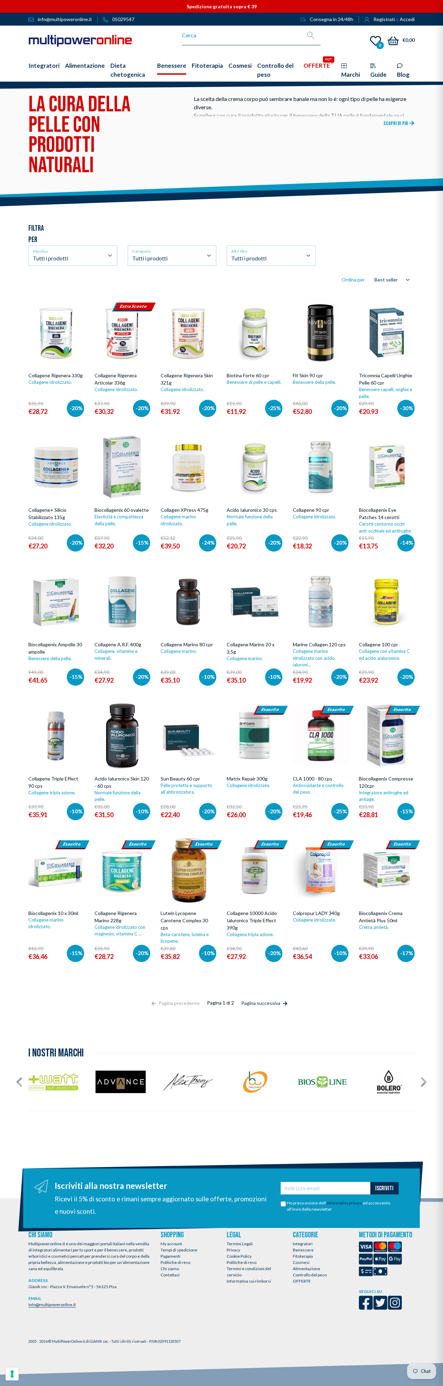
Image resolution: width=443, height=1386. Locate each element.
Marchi (350, 74)
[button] (19, 1082)
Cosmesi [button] (240, 65)
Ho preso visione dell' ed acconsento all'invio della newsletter (338, 1206)
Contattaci (170, 1274)
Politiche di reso (175, 1262)
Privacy (233, 1250)
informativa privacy (344, 1202)
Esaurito (254, 775)
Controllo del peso (310, 1274)
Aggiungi (195, 370)
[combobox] (241, 35)
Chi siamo (170, 1268)
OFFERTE (302, 1281)
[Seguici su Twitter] (380, 1307)
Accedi (407, 19)
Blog (403, 74)
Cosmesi (301, 1262)
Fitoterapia (303, 1256)
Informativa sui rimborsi (249, 1281)
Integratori (303, 1243)
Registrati (384, 19)
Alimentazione (306, 1268)
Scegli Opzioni (57, 369)
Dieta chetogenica (127, 70)
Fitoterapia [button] (207, 65)
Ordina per (353, 280)
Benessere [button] (171, 65)
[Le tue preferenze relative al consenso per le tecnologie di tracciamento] (12, 1373)
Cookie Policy (239, 1256)
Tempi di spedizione (179, 1250)
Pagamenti (170, 1256)
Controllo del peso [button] (275, 70)
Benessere (303, 1250)
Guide (378, 74)
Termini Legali (240, 1243)
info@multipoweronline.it (52, 1304)
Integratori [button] (44, 65)
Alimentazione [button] (85, 65)
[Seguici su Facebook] (366, 1307)
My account (171, 1243)
